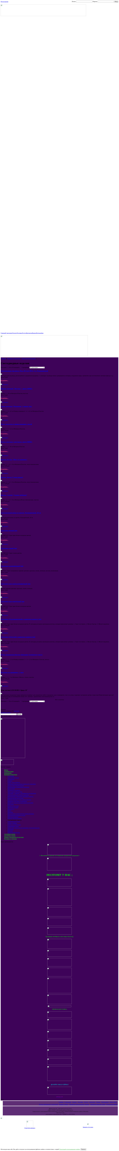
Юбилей (10, 831)
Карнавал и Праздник (13, 358)
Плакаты (10, 812)
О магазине (8, 333)
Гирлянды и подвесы (14, 790)
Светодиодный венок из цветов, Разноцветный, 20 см (21, 513)
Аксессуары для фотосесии (16, 785)
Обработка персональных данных (79, 1104)
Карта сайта (113, 1102)
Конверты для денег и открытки (17, 801)
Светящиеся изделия (14, 821)
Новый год (11, 809)
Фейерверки (7, 773)
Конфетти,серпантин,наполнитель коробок (20, 803)
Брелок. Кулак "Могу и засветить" (14, 459)
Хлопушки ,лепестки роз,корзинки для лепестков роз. (24, 828)
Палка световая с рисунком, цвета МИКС (16, 442)
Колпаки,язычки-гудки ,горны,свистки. (19, 799)
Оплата (14, 333)
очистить (16, 711)
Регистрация (4, 1)
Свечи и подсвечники (14, 824)
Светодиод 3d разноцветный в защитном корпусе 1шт (21, 619)
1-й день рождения (13, 777)
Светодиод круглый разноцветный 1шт (15, 584)
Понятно (83, 1149)
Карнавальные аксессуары (15, 798)
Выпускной (11, 788)
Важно (34, 333)
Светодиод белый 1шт (9, 530)
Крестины (11, 804)
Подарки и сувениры (10, 839)
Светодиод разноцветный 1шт (12, 566)
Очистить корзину (29, 1128)
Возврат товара (63, 1104)
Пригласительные (13, 817)
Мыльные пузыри (13, 807)
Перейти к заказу (6, 712)
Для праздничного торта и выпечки (18, 795)
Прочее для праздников (15, 818)
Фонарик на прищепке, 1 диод (12, 672)
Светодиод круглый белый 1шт (12, 601)
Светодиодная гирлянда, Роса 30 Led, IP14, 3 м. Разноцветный (24, 371)
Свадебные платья (9, 834)
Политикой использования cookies (69, 1149)
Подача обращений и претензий (48, 1104)
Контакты (29, 333)
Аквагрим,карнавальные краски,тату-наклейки (22, 784)
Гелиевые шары (9, 771)
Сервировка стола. (13, 826)
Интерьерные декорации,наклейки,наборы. (20, 796)
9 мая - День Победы (14, 782)
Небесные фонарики (14, 832)
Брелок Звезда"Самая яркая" (12, 477)
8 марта (10, 781)
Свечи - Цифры (12, 823)
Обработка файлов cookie (97, 1104)
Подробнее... (4, 380)
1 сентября (11, 776)
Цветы (6, 770)
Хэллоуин (11, 829)
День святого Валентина (15, 792)
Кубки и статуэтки (13, 806)
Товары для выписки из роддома (14, 837)
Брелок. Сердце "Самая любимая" (14, 495)
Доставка (19, 333)
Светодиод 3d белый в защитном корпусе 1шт (18, 637)
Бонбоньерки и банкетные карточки (18, 787)
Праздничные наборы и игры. (17, 815)
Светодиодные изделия (28, 358)
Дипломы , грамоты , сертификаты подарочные (22, 793)
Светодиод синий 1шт (9, 548)
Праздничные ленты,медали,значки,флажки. (21, 813)
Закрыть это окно (88, 1127)
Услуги (24, 333)
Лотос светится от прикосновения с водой (16, 424)
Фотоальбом (39, 333)
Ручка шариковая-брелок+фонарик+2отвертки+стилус (22, 655)
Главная (3, 333)
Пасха (9, 810)
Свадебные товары (9, 835)
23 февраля (11, 779)
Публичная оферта (111, 1104)
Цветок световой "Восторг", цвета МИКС (16, 389)
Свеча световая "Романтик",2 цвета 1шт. (16, 406)
